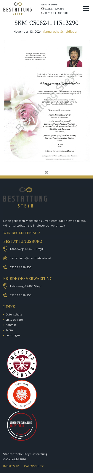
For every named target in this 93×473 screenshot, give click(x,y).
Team (9, 330)
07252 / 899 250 (54, 8)
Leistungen (13, 335)
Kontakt (11, 325)
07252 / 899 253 (21, 295)
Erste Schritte (14, 320)
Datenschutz (14, 314)
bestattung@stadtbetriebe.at (30, 258)
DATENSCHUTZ (33, 466)
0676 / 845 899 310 (56, 12)
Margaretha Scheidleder (60, 31)
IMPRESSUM (11, 466)
